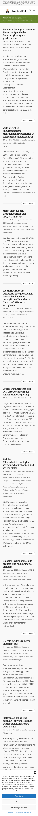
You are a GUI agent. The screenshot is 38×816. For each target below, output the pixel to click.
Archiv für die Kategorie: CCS (14, 18)
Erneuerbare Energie (23, 44)
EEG (16, 311)
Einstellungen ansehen (19, 808)
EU (10, 481)
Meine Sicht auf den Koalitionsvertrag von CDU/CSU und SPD (14, 213)
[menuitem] (29, 10)
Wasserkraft (7, 146)
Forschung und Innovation (21, 481)
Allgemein (20, 41)
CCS (26, 41)
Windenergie (7, 232)
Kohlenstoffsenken (19, 143)
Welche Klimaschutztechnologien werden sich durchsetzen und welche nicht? (18, 463)
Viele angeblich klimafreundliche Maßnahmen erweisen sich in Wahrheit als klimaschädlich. (18, 132)
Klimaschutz (25, 47)
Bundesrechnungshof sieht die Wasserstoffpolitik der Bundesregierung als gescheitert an (19, 33)
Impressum (27, 812)
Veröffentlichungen (18, 229)
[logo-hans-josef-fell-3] (16, 10)
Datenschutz (19, 812)
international (13, 653)
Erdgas (12, 44)
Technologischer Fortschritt (13, 490)
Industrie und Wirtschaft (11, 47)
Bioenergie (7, 311)
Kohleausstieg (8, 656)
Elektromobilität (8, 477)
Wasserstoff (7, 51)
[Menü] (34, 10)
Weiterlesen (28, 120)
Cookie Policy (11, 812)
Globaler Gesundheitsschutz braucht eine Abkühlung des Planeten (17, 564)
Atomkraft (28, 220)
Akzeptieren (19, 796)
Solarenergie (17, 226)
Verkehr (26, 490)
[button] (35, 772)
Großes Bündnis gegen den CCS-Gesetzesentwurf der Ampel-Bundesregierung (17, 392)
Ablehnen (19, 802)
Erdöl (18, 573)
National (28, 398)
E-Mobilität (19, 474)
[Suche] (29, 10)
